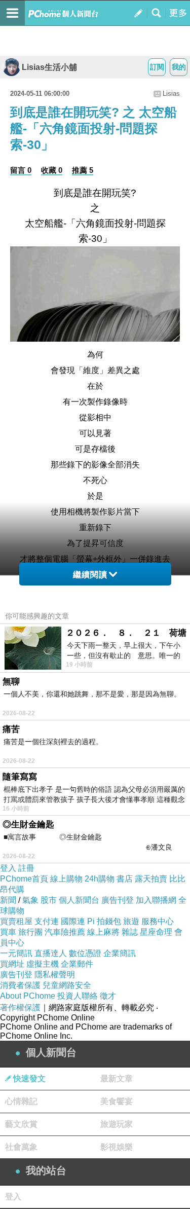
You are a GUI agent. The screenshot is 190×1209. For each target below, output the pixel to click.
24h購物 (100, 878)
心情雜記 (21, 1101)
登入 (8, 868)
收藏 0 (51, 170)
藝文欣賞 (21, 1124)
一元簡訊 (16, 953)
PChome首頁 (24, 878)
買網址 (12, 964)
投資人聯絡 (77, 996)
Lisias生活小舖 (49, 67)
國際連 (73, 921)
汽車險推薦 (65, 932)
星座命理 (156, 932)
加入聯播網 (156, 900)
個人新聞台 (79, 900)
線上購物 (66, 878)
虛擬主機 (42, 964)
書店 (125, 878)
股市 (49, 900)
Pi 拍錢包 (104, 921)
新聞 (8, 900)
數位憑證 (85, 953)
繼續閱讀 (90, 574)
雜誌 (130, 932)
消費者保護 (20, 985)
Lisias (171, 93)
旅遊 (131, 921)
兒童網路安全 (67, 985)
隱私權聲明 (54, 974)
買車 (8, 932)
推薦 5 (82, 170)
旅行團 (30, 932)
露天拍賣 (151, 878)
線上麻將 (103, 932)
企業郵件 (77, 964)
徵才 (108, 996)
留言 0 (20, 170)
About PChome (27, 996)
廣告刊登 (117, 900)
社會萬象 (21, 1147)
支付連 (46, 921)
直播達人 (50, 953)
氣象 (30, 900)
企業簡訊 (119, 953)
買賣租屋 (16, 921)
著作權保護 (20, 1007)
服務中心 (157, 921)
